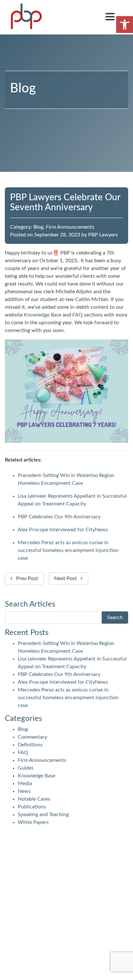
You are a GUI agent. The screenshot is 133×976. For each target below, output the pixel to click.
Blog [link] (38, 227)
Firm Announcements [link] (70, 227)
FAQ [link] (77, 314)
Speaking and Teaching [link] (43, 814)
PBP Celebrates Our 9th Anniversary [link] (59, 516)
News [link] (24, 791)
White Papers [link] (33, 822)
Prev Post (25, 578)
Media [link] (25, 783)
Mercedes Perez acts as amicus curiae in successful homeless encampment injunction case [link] (68, 550)
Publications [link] (32, 806)
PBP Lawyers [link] (103, 234)
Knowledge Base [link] (42, 314)
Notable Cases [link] (34, 799)
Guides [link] (26, 768)
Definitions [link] (30, 744)
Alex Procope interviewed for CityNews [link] (63, 529)
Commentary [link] (32, 737)
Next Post (67, 578)
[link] (124, 24)
